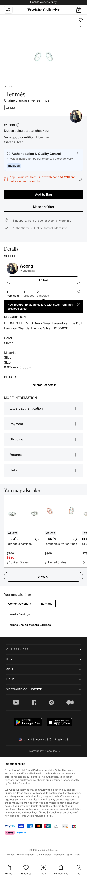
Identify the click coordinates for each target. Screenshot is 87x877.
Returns (16, 454)
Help (13, 470)
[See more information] (80, 179)
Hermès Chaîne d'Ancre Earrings (29, 625)
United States (44, 854)
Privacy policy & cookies (42, 751)
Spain (70, 854)
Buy (9, 659)
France (10, 854)
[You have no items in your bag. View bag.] (79, 10)
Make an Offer (43, 206)
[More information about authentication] (78, 152)
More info (42, 137)
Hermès (15, 94)
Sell (10, 669)
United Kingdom (25, 854)
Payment (16, 423)
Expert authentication (26, 408)
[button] (79, 10)
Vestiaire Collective (24, 689)
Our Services (17, 649)
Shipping (16, 439)
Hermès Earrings (18, 614)
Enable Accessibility (43, 2)
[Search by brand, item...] (8, 10)
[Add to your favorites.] (37, 539)
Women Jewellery (19, 604)
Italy (77, 854)
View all (43, 576)
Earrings (46, 604)
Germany (59, 854)
